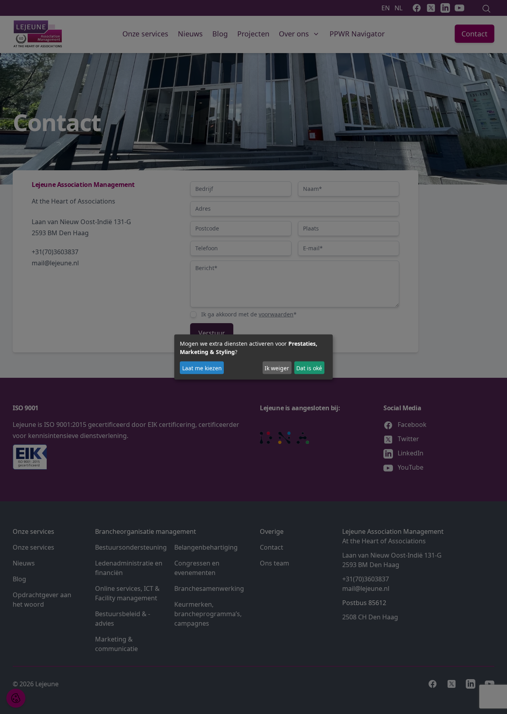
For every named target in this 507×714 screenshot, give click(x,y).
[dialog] (253, 357)
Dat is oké (309, 367)
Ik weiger (277, 367)
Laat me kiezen (202, 367)
